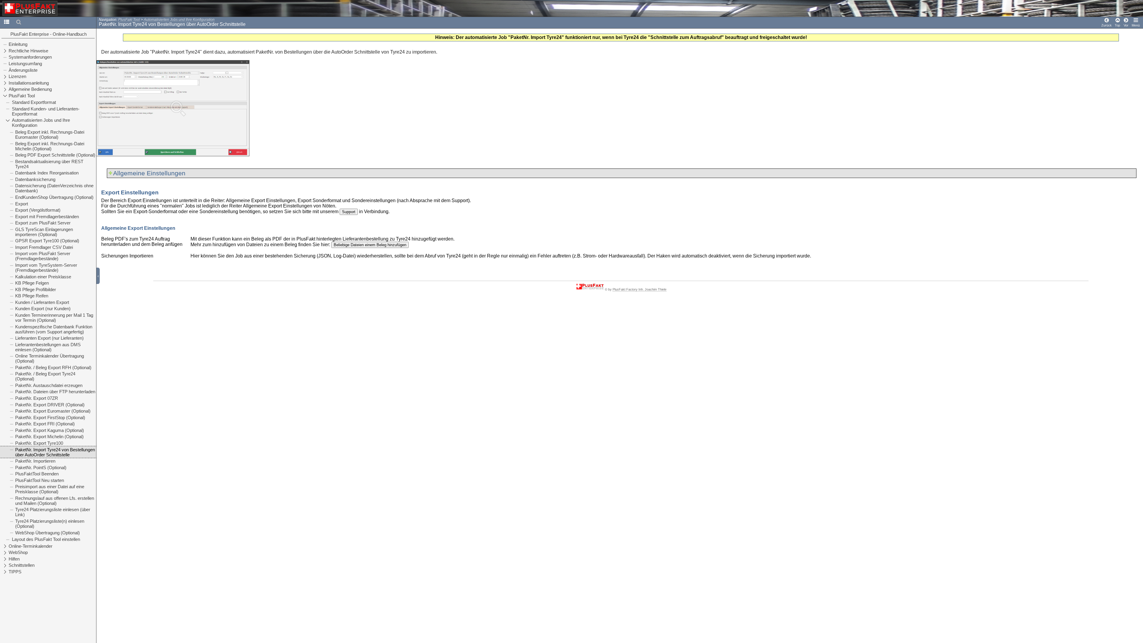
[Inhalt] (6, 22)
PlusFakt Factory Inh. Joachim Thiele (639, 289)
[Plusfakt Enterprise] (30, 8)
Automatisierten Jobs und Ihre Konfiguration (179, 20)
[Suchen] (19, 22)
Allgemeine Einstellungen (149, 173)
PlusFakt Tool (129, 20)
